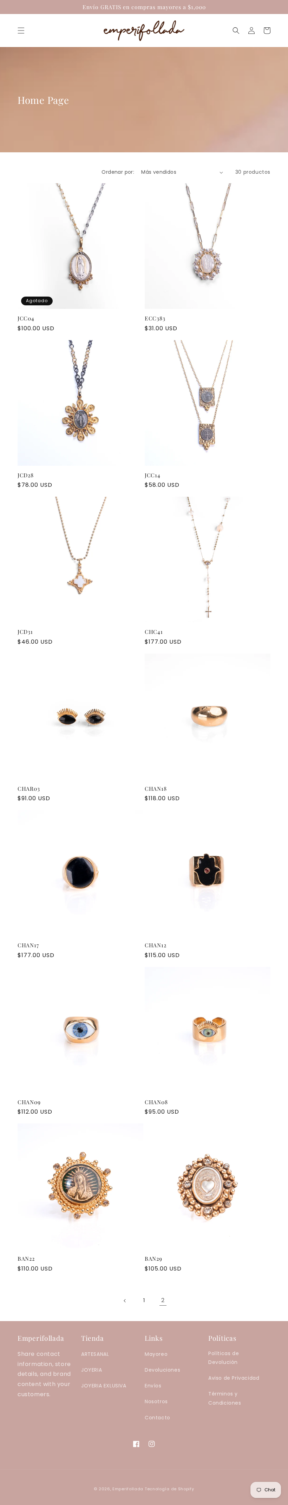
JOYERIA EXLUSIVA (103, 1385)
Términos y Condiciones (224, 1398)
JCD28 (26, 475)
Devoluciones (162, 1369)
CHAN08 (156, 1102)
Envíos (153, 1385)
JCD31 (25, 631)
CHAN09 (29, 1102)
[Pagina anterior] (125, 1300)
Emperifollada (128, 1489)
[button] (21, 30)
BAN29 (153, 1258)
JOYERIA (91, 1369)
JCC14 (153, 475)
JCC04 (26, 318)
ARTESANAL (95, 1354)
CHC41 (154, 631)
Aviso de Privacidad (233, 1377)
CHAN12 (155, 945)
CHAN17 (28, 945)
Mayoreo (156, 1354)
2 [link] (163, 1300)
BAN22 (26, 1258)
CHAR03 (29, 788)
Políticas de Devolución (223, 1358)
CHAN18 (155, 788)
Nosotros (156, 1401)
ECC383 (155, 318)
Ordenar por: (118, 171)
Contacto (157, 1417)
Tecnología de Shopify (169, 1489)
